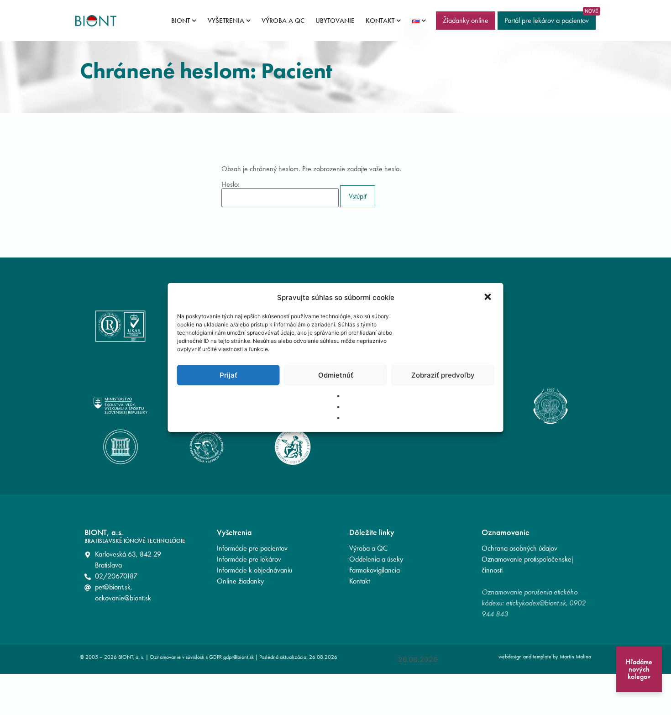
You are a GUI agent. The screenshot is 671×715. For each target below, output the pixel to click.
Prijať (228, 375)
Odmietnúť (335, 375)
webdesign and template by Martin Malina (544, 656)
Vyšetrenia (226, 20)
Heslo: (230, 185)
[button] (488, 297)
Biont (180, 20)
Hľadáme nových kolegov (639, 669)
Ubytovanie (335, 20)
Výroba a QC (283, 20)
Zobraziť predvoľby (443, 375)
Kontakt (380, 20)
